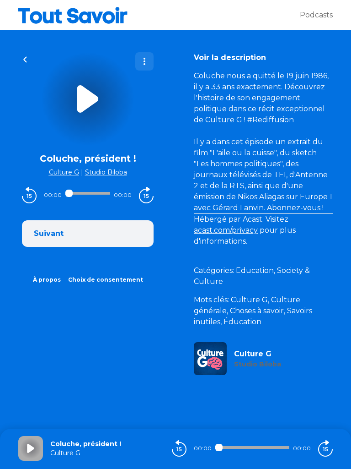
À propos (47, 279)
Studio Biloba (106, 172)
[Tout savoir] (159, 15)
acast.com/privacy (226, 230)
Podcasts (316, 15)
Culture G (64, 172)
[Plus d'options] (144, 61)
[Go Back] (25, 58)
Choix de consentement (105, 279)
